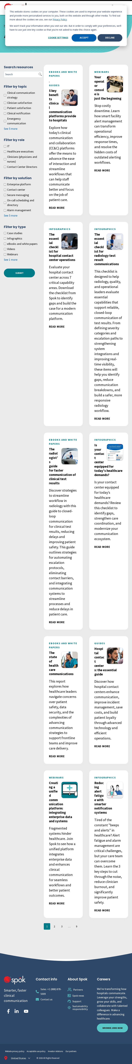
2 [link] (54, 926)
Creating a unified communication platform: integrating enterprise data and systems (60, 802)
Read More (57, 208)
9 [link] (76, 926)
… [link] (69, 926)
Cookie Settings (58, 37)
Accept (84, 37)
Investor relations (55, 1051)
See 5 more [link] (10, 128)
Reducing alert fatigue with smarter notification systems (103, 798)
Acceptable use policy (36, 1051)
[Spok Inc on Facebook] (8, 1011)
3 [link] (61, 926)
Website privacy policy (14, 1051)
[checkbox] (21, 95)
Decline (110, 37)
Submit (19, 272)
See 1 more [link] (10, 259)
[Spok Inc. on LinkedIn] (16, 1011)
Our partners (71, 1051)
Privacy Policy (60, 19)
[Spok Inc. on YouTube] (26, 1011)
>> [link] (84, 926)
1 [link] (47, 926)
